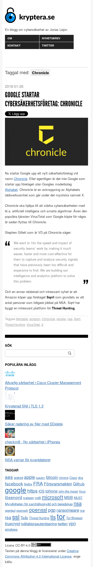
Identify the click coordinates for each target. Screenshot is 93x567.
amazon (35, 319)
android (18, 478)
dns (80, 477)
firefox (28, 484)
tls (53, 517)
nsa (69, 319)
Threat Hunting (15, 324)
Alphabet (11, 189)
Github (79, 483)
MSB (68, 497)
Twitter (48, 45)
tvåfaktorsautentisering (39, 523)
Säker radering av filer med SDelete (34, 423)
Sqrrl (77, 319)
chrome (63, 478)
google (61, 319)
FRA (38, 483)
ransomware (68, 510)
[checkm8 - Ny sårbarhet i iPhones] (10, 436)
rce (82, 510)
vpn (72, 523)
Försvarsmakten (58, 484)
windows (11, 529)
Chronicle (20, 178)
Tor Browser (74, 518)
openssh (22, 510)
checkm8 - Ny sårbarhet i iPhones (32, 441)
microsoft (52, 497)
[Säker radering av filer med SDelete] (10, 418)
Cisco (73, 477)
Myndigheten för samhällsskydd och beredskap (39, 504)
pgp (52, 510)
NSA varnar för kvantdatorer (28, 459)
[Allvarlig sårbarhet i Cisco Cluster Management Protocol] (10, 377)
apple (29, 477)
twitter (63, 523)
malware (28, 498)
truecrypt (12, 523)
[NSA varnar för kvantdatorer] (10, 454)
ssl (16, 516)
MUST (78, 498)
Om (9, 38)
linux (82, 491)
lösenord (13, 497)
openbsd (10, 510)
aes (9, 476)
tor (61, 516)
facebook (14, 483)
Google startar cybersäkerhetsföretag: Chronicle (43, 99)
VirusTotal (33, 324)
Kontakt (14, 45)
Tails (24, 517)
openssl (38, 509)
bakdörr (40, 478)
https (32, 490)
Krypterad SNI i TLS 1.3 (24, 405)
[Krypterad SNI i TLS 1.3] (10, 400)
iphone (51, 491)
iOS (41, 491)
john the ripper (68, 491)
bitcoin (52, 477)
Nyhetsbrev (51, 38)
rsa (8, 517)
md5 (38, 497)
